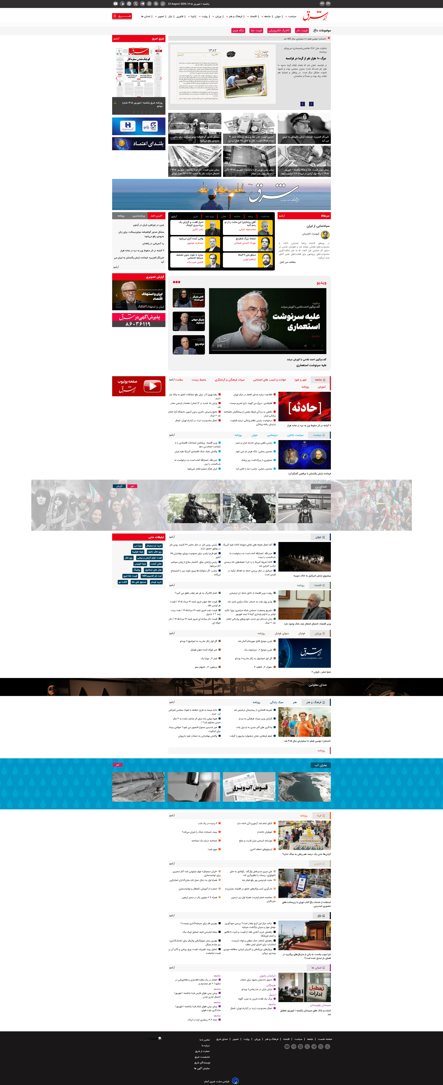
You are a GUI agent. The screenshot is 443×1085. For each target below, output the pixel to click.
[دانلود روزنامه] (114, 103)
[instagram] (149, 3)
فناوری (180, 17)
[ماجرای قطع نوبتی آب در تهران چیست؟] (194, 787)
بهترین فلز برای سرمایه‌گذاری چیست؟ (198, 923)
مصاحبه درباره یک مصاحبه (204, 841)
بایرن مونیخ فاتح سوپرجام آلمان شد (255, 641)
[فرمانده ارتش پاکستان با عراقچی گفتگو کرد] (304, 454)
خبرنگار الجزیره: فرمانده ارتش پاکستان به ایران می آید (306, 139)
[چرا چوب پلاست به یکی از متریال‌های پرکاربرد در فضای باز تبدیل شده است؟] (304, 935)
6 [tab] (142, 112)
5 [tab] (146, 112)
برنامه (250, 216)
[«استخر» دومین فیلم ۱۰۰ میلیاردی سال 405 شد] (304, 722)
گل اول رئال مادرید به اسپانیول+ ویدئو (198, 641)
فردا (192, 17)
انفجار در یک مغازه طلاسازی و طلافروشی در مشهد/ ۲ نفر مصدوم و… (198, 981)
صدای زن (321, 486)
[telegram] (142, 3)
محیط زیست (199, 380)
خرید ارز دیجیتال (154, 546)
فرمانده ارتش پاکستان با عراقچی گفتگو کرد (309, 474)
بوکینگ (136, 570)
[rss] (156, 3)
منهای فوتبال (282, 633)
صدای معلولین (318, 684)
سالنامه (237, 216)
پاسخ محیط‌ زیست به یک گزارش (305, 49)
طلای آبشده (156, 564)
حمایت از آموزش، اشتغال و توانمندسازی (198, 889)
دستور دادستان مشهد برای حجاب (256, 980)
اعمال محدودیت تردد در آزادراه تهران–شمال (196, 420)
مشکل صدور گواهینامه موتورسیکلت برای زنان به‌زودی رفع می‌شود (196, 139)
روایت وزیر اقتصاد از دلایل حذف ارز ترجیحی (250, 593)
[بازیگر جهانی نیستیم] (189, 321)
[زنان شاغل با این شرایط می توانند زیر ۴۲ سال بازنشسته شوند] (249, 508)
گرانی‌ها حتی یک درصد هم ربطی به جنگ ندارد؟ (306, 854)
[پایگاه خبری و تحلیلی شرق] (315, 19)
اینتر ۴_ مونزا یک (209, 658)
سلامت (179, 380)
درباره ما (206, 1045)
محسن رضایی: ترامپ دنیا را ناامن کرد (254, 469)
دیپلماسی (272, 435)
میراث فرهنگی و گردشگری (230, 380)
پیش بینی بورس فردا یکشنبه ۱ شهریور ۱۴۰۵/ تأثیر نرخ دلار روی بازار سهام (249, 171)
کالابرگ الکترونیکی (279, 30)
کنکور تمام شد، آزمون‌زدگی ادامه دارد (254, 823)
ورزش (218, 17)
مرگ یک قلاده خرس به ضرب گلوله (255, 999)
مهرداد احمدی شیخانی (245, 243)
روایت (204, 17)
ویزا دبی (138, 546)
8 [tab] (134, 112)
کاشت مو (123, 582)
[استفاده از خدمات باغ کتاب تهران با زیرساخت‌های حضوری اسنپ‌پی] (304, 883)
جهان (277, 17)
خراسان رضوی (268, 976)
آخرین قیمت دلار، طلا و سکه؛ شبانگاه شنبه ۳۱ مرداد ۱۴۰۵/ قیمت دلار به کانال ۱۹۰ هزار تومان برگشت (251, 139)
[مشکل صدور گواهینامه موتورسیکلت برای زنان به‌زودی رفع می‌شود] (194, 128)
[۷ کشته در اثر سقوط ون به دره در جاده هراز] (304, 406)
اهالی (223, 216)
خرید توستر (156, 582)
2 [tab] (159, 112)
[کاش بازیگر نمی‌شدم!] (189, 298)
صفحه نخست (324, 1039)
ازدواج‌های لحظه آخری (261, 849)
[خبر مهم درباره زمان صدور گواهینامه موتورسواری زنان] (194, 508)
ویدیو (321, 282)
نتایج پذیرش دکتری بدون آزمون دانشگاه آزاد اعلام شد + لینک (298, 40)
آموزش (322, 387)
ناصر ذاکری (197, 229)
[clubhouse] (122, 3)
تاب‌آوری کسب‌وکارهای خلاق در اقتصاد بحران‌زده (248, 889)
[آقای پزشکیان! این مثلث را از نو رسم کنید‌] (265, 227)
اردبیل (272, 995)
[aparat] (129, 3)
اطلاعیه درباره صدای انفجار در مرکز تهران (252, 394)
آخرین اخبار (156, 216)
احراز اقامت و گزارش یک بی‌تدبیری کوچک (191, 223)
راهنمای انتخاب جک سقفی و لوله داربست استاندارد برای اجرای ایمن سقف (254, 942)
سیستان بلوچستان (320, 1005)
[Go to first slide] (117, 295)
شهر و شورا (300, 380)
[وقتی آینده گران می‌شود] (212, 243)
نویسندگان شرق (202, 1063)
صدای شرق (222, 1039)
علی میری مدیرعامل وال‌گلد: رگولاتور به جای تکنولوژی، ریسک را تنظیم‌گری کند (253, 873)
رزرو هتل (129, 558)
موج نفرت (212, 849)
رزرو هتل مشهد (155, 552)
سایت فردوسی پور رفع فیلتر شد (257, 880)
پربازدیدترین (139, 216)
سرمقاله (325, 216)
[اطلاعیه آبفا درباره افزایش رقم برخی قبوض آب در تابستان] (249, 787)
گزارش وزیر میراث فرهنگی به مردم (255, 719)
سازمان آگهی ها (202, 1068)
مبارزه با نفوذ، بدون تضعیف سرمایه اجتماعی (189, 256)
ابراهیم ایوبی (249, 259)
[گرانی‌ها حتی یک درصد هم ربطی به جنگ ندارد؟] (304, 835)
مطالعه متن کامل (288, 262)
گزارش (119, 486)
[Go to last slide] (116, 78)
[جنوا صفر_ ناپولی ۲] (304, 653)
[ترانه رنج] (189, 345)
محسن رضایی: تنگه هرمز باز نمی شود (254, 451)
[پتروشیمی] (221, 194)
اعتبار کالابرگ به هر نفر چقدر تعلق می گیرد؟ (196, 593)
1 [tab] (163, 112)
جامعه (267, 17)
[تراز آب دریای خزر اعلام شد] (304, 787)
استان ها (146, 17)
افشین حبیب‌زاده (195, 262)
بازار (170, 17)
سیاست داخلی (295, 435)
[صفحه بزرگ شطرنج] (265, 243)
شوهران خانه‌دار (264, 832)
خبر (132, 486)
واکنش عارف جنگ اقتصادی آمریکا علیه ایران (196, 451)
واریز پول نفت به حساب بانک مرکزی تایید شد (250, 602)
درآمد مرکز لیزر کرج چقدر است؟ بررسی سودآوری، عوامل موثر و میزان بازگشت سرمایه (250, 925)
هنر (295, 702)
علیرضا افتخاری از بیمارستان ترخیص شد (253, 710)
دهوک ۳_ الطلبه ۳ (263, 667)
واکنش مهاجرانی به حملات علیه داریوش (197, 736)
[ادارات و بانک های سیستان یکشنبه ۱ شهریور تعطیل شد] (304, 987)
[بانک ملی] (138, 143)
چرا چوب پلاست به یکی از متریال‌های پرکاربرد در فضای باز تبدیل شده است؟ (307, 956)
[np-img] (138, 78)
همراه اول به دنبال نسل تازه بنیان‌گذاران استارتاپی (193, 880)
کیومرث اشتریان (310, 234)
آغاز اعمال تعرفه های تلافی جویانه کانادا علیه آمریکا (247, 545)
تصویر (161, 17)
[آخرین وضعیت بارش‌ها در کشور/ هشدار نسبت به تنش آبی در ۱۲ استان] (138, 787)
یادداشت (265, 216)
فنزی (195, 216)
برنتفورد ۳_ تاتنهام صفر (206, 667)
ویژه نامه (209, 216)
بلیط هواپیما (137, 552)
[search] (163, 3)
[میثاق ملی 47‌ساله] (265, 260)
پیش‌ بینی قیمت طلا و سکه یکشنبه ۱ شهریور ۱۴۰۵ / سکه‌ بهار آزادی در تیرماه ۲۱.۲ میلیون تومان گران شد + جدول (304, 171)
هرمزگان (271, 985)
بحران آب (321, 765)
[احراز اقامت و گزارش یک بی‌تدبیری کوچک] (212, 227)
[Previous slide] (302, 104)
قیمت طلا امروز (130, 576)
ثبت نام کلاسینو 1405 (152, 576)
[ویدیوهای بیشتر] (176, 283)
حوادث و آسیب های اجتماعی (269, 380)
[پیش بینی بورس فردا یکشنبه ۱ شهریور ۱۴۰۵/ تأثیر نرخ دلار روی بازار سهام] (249, 161)
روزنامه (121, 216)
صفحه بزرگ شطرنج (246, 239)
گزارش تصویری (155, 277)
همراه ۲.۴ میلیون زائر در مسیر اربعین (199, 897)
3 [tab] (154, 112)
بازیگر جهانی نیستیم (152, 307)
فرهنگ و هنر (235, 17)
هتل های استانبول (153, 570)
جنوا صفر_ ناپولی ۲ (321, 672)
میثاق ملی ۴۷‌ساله (247, 255)
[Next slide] (311, 104)
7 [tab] (138, 112)
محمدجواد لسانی (247, 229)
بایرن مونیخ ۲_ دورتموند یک (258, 650)
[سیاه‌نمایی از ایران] (325, 235)
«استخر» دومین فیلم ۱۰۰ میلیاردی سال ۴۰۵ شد (307, 741)
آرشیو (116, 38)
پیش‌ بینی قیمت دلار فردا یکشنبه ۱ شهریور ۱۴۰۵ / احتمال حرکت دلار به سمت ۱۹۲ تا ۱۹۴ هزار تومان (194, 171)
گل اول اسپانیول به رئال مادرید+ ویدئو (253, 658)
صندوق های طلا (139, 582)
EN (328, 3)
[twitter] (135, 3)
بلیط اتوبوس (140, 564)
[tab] (156, 215)
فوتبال (301, 633)
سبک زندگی (276, 702)
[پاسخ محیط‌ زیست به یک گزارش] (223, 74)
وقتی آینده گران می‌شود (191, 239)
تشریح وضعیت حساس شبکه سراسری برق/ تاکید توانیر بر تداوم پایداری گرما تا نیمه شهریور (250, 612)
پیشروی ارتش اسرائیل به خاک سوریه (312, 576)
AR (322, 3)
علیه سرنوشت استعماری (311, 365)
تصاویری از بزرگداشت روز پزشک (256, 460)
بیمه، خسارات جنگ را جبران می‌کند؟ (199, 832)
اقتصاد (253, 17)
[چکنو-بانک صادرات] (138, 126)
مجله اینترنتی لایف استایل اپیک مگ (200, 932)
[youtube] (115, 3)
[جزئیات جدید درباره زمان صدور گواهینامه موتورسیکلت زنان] (304, 508)
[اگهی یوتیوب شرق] (138, 386)
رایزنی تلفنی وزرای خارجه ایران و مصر (254, 443)
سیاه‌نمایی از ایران (318, 226)
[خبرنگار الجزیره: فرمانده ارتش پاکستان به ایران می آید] (304, 128)
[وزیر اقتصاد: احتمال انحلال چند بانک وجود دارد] (304, 605)
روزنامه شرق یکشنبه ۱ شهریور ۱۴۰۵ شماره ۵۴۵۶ (142, 104)
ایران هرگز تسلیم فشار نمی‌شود (202, 469)
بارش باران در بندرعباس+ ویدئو (257, 989)
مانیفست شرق (202, 1057)
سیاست (292, 17)
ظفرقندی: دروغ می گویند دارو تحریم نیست (251, 403)
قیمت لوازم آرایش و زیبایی (149, 558)
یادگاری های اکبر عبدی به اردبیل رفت (254, 727)
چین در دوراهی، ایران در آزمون (148, 225)
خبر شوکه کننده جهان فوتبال (204, 650)
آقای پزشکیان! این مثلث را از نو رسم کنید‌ (240, 223)
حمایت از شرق (202, 1051)
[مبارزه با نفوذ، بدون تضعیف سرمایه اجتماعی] (212, 260)
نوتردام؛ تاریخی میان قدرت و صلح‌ (255, 841)
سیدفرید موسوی (195, 243)
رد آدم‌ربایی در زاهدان (153, 243)
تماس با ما (205, 1040)
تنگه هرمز (238, 30)
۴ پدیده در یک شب (207, 823)
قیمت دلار (302, 30)
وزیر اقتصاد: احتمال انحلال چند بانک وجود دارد (307, 624)
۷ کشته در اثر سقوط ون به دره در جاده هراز (142, 250)
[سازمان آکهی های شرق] (138, 320)
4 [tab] (150, 112)
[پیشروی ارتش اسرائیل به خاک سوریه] (304, 556)
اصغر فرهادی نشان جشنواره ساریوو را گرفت (251, 736)
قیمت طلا (256, 30)
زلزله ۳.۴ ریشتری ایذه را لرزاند (202, 1020)
